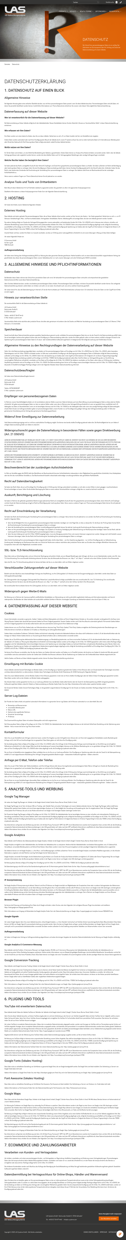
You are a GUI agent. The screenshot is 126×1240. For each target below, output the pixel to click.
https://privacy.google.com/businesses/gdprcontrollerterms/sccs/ (23, 1126)
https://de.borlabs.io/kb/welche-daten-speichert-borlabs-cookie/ (87, 684)
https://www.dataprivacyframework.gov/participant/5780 (67, 829)
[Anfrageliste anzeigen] (117, 2)
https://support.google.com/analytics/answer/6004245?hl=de (94, 911)
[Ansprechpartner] (121, 2)
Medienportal (114, 11)
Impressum (103, 1232)
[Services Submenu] (77, 11)
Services (73, 11)
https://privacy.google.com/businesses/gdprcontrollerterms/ (95, 1124)
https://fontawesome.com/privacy (76, 1088)
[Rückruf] (120, 1234)
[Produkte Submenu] (67, 11)
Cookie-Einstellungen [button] (91, 1232)
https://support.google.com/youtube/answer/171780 (54, 1031)
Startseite (7, 64)
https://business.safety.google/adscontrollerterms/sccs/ (93, 866)
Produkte (62, 11)
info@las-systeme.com (70, 1219)
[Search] (98, 2)
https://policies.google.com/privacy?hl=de (80, 984)
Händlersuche (110, 2)
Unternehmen (100, 11)
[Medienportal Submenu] (120, 11)
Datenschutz (113, 1232)
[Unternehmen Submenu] (106, 11)
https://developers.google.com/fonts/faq (49, 1072)
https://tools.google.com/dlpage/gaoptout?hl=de (18, 907)
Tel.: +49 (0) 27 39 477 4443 (54, 1219)
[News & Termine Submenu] (92, 11)
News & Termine (86, 11)
